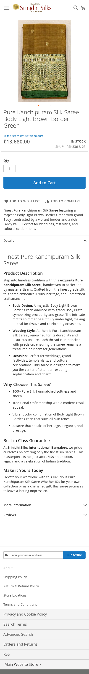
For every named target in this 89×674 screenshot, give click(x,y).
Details (8, 240)
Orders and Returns (20, 644)
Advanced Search (18, 634)
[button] (38, 105)
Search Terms (15, 624)
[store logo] (32, 7)
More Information (17, 505)
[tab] (44, 240)
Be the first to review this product (23, 136)
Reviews (9, 515)
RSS (6, 654)
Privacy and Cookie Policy (25, 614)
